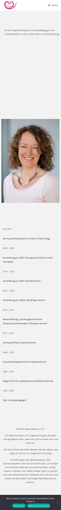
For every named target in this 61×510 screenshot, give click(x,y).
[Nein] (57, 502)
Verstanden (19, 506)
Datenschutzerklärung (39, 506)
